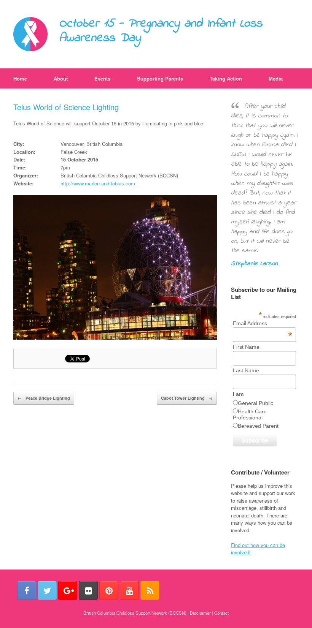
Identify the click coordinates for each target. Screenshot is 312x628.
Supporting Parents (160, 78)
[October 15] (30, 34)
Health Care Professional (250, 414)
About (61, 78)
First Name (246, 347)
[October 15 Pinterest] (108, 590)
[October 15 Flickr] (88, 590)
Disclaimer (200, 613)
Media (276, 78)
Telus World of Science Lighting (66, 106)
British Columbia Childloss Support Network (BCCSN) (134, 613)
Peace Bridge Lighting (44, 398)
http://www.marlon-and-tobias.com (97, 183)
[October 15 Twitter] (47, 590)
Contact (221, 613)
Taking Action (226, 78)
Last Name (246, 370)
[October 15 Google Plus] (67, 590)
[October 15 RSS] (149, 590)
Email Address (262, 323)
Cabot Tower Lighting (187, 398)
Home (20, 78)
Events (102, 78)
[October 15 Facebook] (26, 590)
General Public (255, 403)
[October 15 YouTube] (129, 590)
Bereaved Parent (258, 426)
